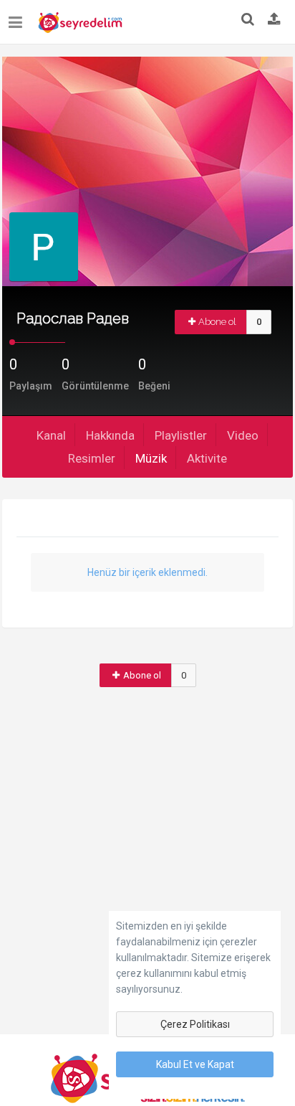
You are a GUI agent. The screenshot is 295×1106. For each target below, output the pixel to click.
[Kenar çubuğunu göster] (18, 17)
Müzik (151, 458)
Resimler (91, 458)
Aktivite (207, 458)
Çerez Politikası (195, 1024)
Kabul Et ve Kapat (195, 1064)
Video (242, 435)
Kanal (51, 435)
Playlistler (181, 435)
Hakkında (110, 435)
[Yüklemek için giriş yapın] (274, 20)
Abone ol (217, 321)
